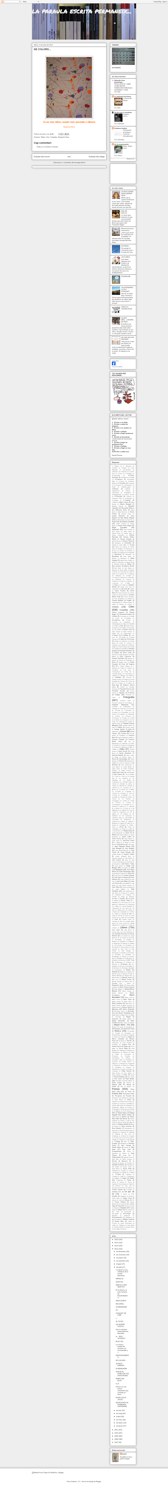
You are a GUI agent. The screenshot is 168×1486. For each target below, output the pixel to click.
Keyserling (131, 898)
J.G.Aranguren (116, 804)
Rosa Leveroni (127, 1126)
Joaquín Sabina (129, 854)
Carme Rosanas (122, 593)
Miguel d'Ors (124, 1015)
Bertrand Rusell (119, 564)
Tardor (132, 1178)
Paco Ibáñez (128, 1073)
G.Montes (122, 714)
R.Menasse (129, 1105)
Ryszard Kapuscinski (126, 1130)
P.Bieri (132, 1052)
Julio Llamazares (127, 891)
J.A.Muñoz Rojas (127, 782)
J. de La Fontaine (129, 774)
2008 (116, 1439)
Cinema (115, 607)
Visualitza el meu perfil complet (126, 1458)
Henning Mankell (117, 755)
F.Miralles (118, 677)
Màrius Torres (116, 999)
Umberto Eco (116, 1192)
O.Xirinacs (115, 1044)
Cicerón (129, 604)
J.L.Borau (116, 808)
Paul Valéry (118, 1080)
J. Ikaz (123, 776)
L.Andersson (121, 904)
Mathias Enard (116, 1007)
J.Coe (130, 793)
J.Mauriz (121, 823)
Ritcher (114, 1124)
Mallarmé (122, 972)
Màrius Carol (128, 997)
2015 (116, 1239)
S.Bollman (117, 1134)
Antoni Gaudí (128, 531)
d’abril (118, 1416)
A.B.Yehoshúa (127, 470)
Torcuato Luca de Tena (118, 1187)
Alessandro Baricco (127, 508)
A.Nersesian (115, 492)
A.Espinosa (118, 479)
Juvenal (123, 893)
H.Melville (123, 747)
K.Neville (114, 896)
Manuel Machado (117, 975)
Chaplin (129, 600)
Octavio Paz (126, 1044)
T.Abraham (115, 1170)
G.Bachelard (126, 706)
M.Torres (122, 966)
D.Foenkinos (116, 620)
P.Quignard (131, 1063)
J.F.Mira (124, 800)
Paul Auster (129, 1079)
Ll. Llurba (129, 925)
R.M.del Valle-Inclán (117, 1105)
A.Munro (128, 491)
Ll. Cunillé (122, 925)
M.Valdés (129, 966)
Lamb (113, 915)
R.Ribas (132, 1109)
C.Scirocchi (115, 583)
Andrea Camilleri (128, 522)
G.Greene (114, 712)
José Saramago (125, 871)
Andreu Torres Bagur (124, 525)
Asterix (117, 547)
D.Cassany (123, 616)
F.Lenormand (128, 673)
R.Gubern (114, 1103)
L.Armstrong (130, 904)
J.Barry (130, 784)
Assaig (132, 545)
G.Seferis (116, 720)
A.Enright (131, 477)
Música (118, 1031)
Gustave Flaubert (118, 739)
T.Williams (116, 1178)
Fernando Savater (118, 691)
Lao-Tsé (120, 915)
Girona (123, 731)
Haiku (122, 749)
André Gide (115, 522)
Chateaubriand (116, 602)
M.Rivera (128, 962)
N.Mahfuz (131, 1035)
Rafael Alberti (122, 1113)
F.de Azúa (127, 670)
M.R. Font (130, 960)
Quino (129, 1099)
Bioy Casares (116, 566)
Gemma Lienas (129, 727)
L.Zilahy (116, 913)
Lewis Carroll (123, 923)
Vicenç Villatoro (120, 1202)
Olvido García (116, 1046)
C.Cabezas (121, 573)
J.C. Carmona (124, 787)
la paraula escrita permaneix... (82, 10)
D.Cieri (117, 618)
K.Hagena (128, 895)
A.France (121, 481)
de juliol (119, 1267)
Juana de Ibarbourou (128, 887)
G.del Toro (123, 708)
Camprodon (115, 589)
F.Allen (122, 668)
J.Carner (114, 793)
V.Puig (130, 1196)
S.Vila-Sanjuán (130, 1139)
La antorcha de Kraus (122, 96)
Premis (115, 1094)
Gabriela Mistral (127, 725)
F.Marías (114, 675)
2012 (116, 1249)
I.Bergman (129, 761)
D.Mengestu (127, 622)
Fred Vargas (128, 703)
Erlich (114, 662)
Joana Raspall (125, 852)
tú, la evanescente (121, 144)
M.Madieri (119, 958)
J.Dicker (129, 797)
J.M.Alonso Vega (117, 817)
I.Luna (120, 763)
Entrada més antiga (97, 157)
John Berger (128, 858)
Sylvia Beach (116, 1168)
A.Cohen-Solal (116, 475)
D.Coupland (127, 618)
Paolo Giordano (116, 1075)
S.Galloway (115, 1136)
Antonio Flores (116, 533)
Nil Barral (121, 1040)
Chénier (121, 604)
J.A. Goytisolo (123, 778)
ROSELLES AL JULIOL (121, 1398)
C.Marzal (122, 577)
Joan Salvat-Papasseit (121, 850)
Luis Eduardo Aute (118, 934)
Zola (123, 1229)
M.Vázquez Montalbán (128, 968)
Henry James (130, 755)
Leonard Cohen (126, 919)
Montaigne (129, 1027)
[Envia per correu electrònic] (59, 134)
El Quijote (115, 652)
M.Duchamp (115, 953)
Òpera (126, 1046)
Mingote (132, 1022)
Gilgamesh (115, 731)
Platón (114, 1086)
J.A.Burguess (115, 782)
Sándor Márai (116, 1147)
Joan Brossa (121, 844)
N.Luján (124, 1035)
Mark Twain (127, 999)
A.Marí (114, 487)
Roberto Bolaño (123, 1124)
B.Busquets (129, 549)
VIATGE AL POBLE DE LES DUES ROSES (122, 1373)
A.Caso (120, 473)
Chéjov (114, 604)
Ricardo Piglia (128, 1122)
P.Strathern (118, 1067)
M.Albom (114, 941)
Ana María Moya (120, 520)
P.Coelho (127, 1056)
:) (116, 1318)
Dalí (121, 626)
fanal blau (115, 685)
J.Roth (123, 829)
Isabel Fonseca (126, 770)
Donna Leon (128, 629)
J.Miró (128, 823)
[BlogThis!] (61, 134)
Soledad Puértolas (118, 1165)
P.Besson (125, 1052)
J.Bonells (129, 785)
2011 (116, 1430)
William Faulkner (128, 1219)
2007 (116, 1442)
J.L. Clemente (130, 806)
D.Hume (128, 620)
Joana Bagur (115, 361)
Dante (115, 627)
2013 (116, 1246)
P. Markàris (122, 1050)
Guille (130, 737)
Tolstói (130, 1184)
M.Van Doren (115, 968)
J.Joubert (121, 806)
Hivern (114, 759)
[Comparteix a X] (64, 134)
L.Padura (114, 912)
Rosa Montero (116, 1128)
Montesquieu (116, 1029)
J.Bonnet (114, 787)
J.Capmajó (128, 791)
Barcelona (118, 554)
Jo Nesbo (125, 842)
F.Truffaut (129, 683)
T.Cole (130, 1170)
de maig (119, 1413)
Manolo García (116, 973)
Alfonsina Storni (121, 510)
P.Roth (124, 1065)
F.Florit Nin (127, 672)
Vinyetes (123, 1208)
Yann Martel (130, 1225)
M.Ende (123, 953)
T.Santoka (128, 1174)
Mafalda (114, 972)
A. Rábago (115, 466)
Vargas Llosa (127, 1198)
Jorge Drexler (119, 866)
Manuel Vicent (127, 977)
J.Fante (132, 800)
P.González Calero (117, 1060)
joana (124, 1454)
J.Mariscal (115, 821)
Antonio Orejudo (125, 539)
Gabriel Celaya (116, 723)
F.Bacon (129, 668)
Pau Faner (118, 1079)
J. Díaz (116, 776)
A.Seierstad (128, 498)
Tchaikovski (119, 1180)
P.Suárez (128, 1067)
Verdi (120, 1200)
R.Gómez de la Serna (126, 1101)
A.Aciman (114, 468)
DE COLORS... (121, 1360)
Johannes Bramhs (117, 858)
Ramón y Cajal (124, 1120)
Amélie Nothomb (118, 516)
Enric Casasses (125, 656)
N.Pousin (123, 1037)
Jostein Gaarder (129, 875)
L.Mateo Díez (121, 910)
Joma (126, 860)
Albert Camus (123, 502)
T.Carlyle (123, 1170)
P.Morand (122, 1063)
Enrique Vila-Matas (118, 658)
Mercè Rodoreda (128, 1009)
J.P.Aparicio (122, 825)
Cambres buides (120, 128)
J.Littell (114, 812)
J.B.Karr (114, 784)
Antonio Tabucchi (128, 541)
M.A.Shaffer (118, 939)
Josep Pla (131, 873)
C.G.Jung (114, 577)
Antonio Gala (128, 533)
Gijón (130, 729)
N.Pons (116, 1037)
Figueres (122, 693)
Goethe (123, 733)
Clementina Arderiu (125, 614)
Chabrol (130, 598)
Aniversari (115, 529)
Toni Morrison (116, 1186)
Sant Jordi (126, 1149)
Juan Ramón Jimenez (125, 885)
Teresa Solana (123, 1184)
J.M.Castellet (128, 817)
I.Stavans (127, 763)
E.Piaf (121, 643)
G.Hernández (124, 712)
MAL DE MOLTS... (124, 212)
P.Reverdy (117, 1065)
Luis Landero (124, 935)
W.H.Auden (127, 1214)
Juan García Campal (121, 877)
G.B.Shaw (114, 706)
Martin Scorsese (127, 1005)
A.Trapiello (127, 500)
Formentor (128, 694)
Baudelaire (115, 556)
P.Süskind (114, 1069)
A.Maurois (115, 489)
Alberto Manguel (125, 504)
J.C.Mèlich (131, 789)
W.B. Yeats (115, 1211)
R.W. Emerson (127, 1111)
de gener (119, 1426)
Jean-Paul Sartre (128, 840)
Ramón (125, 1119)
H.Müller (114, 749)
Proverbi (128, 1096)
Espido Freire (123, 662)
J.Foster (128, 802)
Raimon (124, 1117)
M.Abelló (128, 939)
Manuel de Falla (127, 973)
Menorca (115, 1009)
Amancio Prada (126, 514)
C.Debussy (118, 575)
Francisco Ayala (125, 700)
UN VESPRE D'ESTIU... (120, 1325)
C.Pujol (121, 581)
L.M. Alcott (125, 908)
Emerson (114, 654)
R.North (129, 1107)
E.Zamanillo (123, 648)
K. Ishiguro (131, 893)
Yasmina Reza (130, 1227)
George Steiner (119, 729)
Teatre (129, 1180)
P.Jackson (115, 1061)
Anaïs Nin (129, 520)
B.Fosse (114, 550)
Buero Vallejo (123, 570)
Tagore (124, 1178)
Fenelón (122, 687)
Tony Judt (128, 1186)
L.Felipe (116, 906)
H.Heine (122, 745)
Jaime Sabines (124, 834)
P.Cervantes (127, 1054)
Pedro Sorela (117, 1082)
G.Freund (117, 710)
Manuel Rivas (116, 977)
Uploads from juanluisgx (119, 81)
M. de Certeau (122, 937)
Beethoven (124, 558)
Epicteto (130, 658)
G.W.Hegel (122, 721)
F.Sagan (125, 679)
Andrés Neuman (121, 523)
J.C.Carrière (122, 789)
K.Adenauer (118, 895)
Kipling (116, 900)
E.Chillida (125, 635)
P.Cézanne (115, 1056)
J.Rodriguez (115, 829)
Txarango (129, 1189)
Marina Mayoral (117, 993)
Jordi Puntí (129, 862)
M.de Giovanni (125, 947)
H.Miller (130, 747)
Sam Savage (126, 1145)
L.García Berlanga (126, 906)
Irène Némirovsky (126, 765)
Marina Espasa (126, 991)
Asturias (125, 547)
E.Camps (115, 635)
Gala (113, 727)
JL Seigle (117, 842)
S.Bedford (131, 1132)
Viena (120, 1206)
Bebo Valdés (127, 556)
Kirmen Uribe (125, 900)
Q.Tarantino (123, 1098)
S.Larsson (117, 1137)
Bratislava (114, 570)
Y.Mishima (121, 1225)
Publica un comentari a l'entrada (47, 147)
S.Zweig (117, 1141)
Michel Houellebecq (125, 1013)
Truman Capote (117, 1189)
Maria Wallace (118, 989)
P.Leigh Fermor (126, 1061)
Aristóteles (127, 543)
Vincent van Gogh (129, 1206)
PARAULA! (119, 1279)
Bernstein (121, 562)
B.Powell (129, 550)
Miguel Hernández (118, 1021)
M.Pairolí (114, 960)
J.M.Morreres (127, 819)
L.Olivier (130, 910)
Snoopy (122, 1163)
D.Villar (116, 626)
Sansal (126, 1147)
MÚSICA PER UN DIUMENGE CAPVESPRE (122, 1404)
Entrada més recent (42, 157)
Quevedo (131, 1098)
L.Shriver (131, 912)
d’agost (119, 1264)
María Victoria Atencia (127, 987)
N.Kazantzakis (116, 1035)
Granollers (122, 735)
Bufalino (132, 570)
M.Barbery (131, 941)
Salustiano (123, 1143)
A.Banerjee (115, 471)
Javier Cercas (116, 838)
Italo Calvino (118, 774)
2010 (116, 1433)
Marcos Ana (128, 981)
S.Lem (123, 1137)
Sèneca (124, 1153)
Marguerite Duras (63, 137)
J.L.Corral (125, 808)
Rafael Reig (115, 1116)
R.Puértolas (115, 1109)
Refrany (120, 1122)
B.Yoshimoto (130, 552)
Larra (126, 915)
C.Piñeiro (114, 581)
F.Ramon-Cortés (116, 679)
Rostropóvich (128, 1128)
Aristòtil (114, 545)
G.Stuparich (125, 720)
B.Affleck (120, 549)
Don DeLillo (117, 629)
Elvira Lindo (127, 652)
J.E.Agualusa (115, 800)
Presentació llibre (128, 1094)
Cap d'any (124, 589)
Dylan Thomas (127, 631)
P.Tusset (122, 1069)
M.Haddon (128, 954)
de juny (119, 1410)
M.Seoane (124, 964)
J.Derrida (122, 797)
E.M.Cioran (130, 639)
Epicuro (114, 660)
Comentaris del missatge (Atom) (74, 162)
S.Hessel (123, 1136)
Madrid (128, 970)
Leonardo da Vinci (117, 921)
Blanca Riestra (129, 566)
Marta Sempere (117, 1003)
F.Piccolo (128, 677)
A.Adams (124, 468)
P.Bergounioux (116, 1052)
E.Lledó (121, 639)
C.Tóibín (127, 583)
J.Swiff (130, 829)
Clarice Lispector (118, 612)
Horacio (121, 761)
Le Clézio (121, 917)
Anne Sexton (116, 531)
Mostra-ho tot (130, 159)
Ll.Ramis (114, 928)
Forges (117, 695)
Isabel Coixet (116, 768)
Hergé (116, 757)
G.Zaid (130, 721)
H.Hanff (116, 745)
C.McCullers (130, 577)
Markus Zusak (116, 1001)
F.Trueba (120, 683)
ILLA (117, 1384)
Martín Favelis (116, 1005)
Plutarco (129, 1086)
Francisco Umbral (117, 703)
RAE (113, 1113)
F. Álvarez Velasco (124, 666)
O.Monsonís (115, 1042)
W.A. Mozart (128, 1210)
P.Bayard (129, 1050)
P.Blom (117, 1054)
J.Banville (122, 784)
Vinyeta (116, 1208)
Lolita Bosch (128, 930)
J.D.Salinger (124, 795)
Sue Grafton (115, 1166)
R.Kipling (129, 1103)
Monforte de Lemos (117, 1027)
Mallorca (130, 972)
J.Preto (130, 827)
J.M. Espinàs (124, 814)
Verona (127, 1200)
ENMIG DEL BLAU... (120, 1379)
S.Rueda (121, 1139)
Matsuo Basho (127, 1007)
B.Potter (122, 550)
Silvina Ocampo (127, 1159)
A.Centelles (128, 473)
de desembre (121, 1251)
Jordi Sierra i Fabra (127, 864)
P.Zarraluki (115, 1071)
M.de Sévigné (126, 951)
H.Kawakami (130, 745)
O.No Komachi (127, 1042)
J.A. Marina (127, 780)
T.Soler (122, 1176)
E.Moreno (124, 641)
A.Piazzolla (118, 496)
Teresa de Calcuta (118, 1182)
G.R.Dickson (115, 718)
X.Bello (130, 1221)
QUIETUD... (120, 1282)
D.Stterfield (131, 624)
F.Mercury (131, 675)
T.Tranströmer (130, 1176)
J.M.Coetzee (115, 819)
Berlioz (114, 562)
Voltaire (119, 1210)
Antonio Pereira (116, 541)
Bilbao (43, 137)
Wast (113, 1219)
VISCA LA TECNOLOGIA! (126, 308)
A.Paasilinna (127, 492)
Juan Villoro (116, 887)
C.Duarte (128, 575)
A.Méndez (128, 489)
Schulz (129, 1151)
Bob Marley (128, 568)
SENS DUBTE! (121, 1301)
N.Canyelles (131, 1031)
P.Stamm (131, 1065)
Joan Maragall (116, 848)
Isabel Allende (127, 767)
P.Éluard (128, 1058)
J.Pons (121, 827)
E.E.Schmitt (122, 637)
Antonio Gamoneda (118, 535)
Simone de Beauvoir (120, 1161)
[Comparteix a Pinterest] (68, 134)
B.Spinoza (122, 552)
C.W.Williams (115, 585)
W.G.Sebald (115, 1213)
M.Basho (124, 943)
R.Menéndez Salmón (118, 1107)
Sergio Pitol (127, 1155)
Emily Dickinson (123, 654)
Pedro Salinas (128, 1080)
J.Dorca (114, 799)
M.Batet (132, 943)
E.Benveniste (127, 633)
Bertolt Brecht (130, 562)
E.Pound (129, 643)
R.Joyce (122, 1103)
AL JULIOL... (120, 1321)
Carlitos (132, 589)
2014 (116, 1242)
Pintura (114, 1084)
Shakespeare (116, 1157)
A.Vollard (114, 502)
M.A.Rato (131, 937)
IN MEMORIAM (121, 1307)
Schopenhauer (116, 1151)
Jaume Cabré (126, 837)
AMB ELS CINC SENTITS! (121, 1286)
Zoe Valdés (117, 1229)
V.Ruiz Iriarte (115, 1198)
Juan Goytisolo (125, 879)
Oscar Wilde (123, 1048)
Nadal (130, 1037)
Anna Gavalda (128, 529)
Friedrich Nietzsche (120, 705)
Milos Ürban (123, 1022)
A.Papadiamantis (116, 494)
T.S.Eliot (118, 1174)
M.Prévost (122, 960)
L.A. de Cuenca (124, 902)
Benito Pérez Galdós (126, 560)
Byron (115, 572)
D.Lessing (114, 622)
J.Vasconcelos (116, 831)
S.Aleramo (115, 1132)
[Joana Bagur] (114, 365)
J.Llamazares (122, 812)
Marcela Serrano (117, 981)
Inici (69, 157)
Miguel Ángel (115, 1015)
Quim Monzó (119, 1099)
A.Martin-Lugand (126, 487)
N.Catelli (117, 1033)
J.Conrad (114, 795)
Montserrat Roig (128, 1029)
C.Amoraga (123, 572)
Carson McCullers (129, 596)
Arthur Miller (122, 545)
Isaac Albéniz (116, 767)
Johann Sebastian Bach (123, 856)
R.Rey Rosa (124, 1109)
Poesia (116, 1088)
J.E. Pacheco (126, 799)
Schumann (115, 1153)
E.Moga (116, 641)
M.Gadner (118, 954)
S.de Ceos (127, 1134)
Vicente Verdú (124, 1204)
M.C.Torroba (118, 945)
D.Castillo (131, 616)
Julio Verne (115, 893)
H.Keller (116, 747)
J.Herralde (126, 804)
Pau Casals (131, 1077)
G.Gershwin (128, 710)
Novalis (129, 1041)
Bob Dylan (118, 568)
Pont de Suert (126, 1091)
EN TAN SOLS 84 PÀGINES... (127, 338)
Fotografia (53, 137)
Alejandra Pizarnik (117, 506)
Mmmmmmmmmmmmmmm (127, 229)
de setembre (121, 1261)
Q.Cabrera (115, 1098)
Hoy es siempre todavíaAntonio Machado (122, 1331)
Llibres (123, 927)
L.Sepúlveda (123, 912)
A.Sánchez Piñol (117, 498)
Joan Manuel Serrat (122, 846)
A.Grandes (121, 483)
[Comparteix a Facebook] (66, 134)
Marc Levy (115, 979)
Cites (47, 137)
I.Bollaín (114, 763)
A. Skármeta (127, 466)
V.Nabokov (123, 1196)
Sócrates (129, 1163)
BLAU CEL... (120, 1341)
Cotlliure (114, 616)
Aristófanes (118, 543)
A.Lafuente (131, 483)
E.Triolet (132, 647)
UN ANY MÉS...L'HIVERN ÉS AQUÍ (127, 320)
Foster (114, 697)
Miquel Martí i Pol (122, 1025)
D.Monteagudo (116, 624)
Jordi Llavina (120, 862)
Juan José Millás (122, 881)
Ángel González (119, 527)
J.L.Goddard (122, 810)
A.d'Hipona (124, 477)
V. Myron (124, 1194)
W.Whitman (129, 1217)
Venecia (114, 1200)
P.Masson (114, 1063)
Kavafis (122, 898)
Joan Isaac (131, 844)
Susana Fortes (127, 1166)
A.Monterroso (115, 491)
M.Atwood (122, 941)
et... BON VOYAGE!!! (120, 1337)
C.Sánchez (129, 581)
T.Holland (131, 1172)
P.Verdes (129, 1069)
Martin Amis (128, 1003)
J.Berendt (121, 785)
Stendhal (129, 1165)
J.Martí (123, 821)
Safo (125, 1141)
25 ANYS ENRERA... (120, 1364)
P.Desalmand (115, 1058)
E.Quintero (115, 645)
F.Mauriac (122, 675)
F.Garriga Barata (117, 673)
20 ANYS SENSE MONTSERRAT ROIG (127, 193)
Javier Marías (128, 838)
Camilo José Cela (126, 587)
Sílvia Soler (115, 1159)
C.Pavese (128, 579)
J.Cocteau (122, 793)
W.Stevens (127, 1215)
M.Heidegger (115, 956)
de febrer (119, 1423)
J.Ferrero (118, 802)
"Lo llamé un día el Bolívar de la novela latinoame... (122, 1272)
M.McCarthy (128, 958)
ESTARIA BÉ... (126, 276)
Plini (122, 1086)
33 (117, 1310)
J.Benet (114, 785)
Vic (133, 1200)
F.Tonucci (122, 681)
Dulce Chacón (116, 631)
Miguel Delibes (127, 1019)
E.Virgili (116, 648)
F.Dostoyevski (116, 672)
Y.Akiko (114, 1225)
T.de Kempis (115, 1172)
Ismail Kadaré (130, 772)
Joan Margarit (129, 848)
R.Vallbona (117, 1111)
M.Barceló (117, 943)
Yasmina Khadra (118, 1227)
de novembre (121, 1255)
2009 (116, 1436)
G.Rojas (124, 718)
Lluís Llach (116, 930)
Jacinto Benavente (117, 833)
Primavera (118, 1096)
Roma (132, 1124)
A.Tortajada (115, 500)
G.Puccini (128, 716)
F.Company (115, 670)
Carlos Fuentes (120, 591)
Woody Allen (119, 1221)
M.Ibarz (124, 956)
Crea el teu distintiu (117, 366)
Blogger (98, 1481)
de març (119, 1420)
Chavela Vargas (127, 602)
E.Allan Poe (115, 633)
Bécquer (114, 558)
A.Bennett (123, 471)
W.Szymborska (117, 1217)
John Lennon (116, 860)
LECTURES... (126, 257)
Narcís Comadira (118, 1039)
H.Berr (132, 743)
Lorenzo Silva (116, 932)
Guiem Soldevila (122, 737)
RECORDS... (120, 1304)
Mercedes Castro (119, 1011)
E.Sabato (122, 645)
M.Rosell (114, 964)
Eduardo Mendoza (126, 651)
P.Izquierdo (129, 1060)
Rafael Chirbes (127, 1115)
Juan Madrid (125, 883)
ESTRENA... (125, 246)
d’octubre (119, 1258)
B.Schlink (114, 552)
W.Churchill (128, 1211)
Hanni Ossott (122, 751)
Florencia (131, 693)
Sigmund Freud (128, 1157)
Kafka (122, 896)
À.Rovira (129, 496)
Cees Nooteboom (119, 598)
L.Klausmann (115, 908)
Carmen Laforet (122, 594)
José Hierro (124, 867)
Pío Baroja (127, 1084)
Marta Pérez (128, 1001)
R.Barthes (114, 1101)
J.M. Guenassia (126, 815)
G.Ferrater (131, 708)
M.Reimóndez (119, 962)
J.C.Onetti (118, 791)
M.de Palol (124, 949)
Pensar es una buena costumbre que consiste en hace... (122, 1390)
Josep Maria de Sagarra (118, 873)
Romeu (116, 1126)
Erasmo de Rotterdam (125, 660)
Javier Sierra (115, 840)
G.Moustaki (131, 714)
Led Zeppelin (130, 917)
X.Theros (114, 1223)
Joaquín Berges (116, 854)
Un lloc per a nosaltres (123, 112)
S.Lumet (130, 1137)
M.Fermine (131, 953)
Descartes (131, 627)
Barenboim (128, 554)
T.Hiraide (123, 1172)
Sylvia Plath (127, 1169)
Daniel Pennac (117, 455)
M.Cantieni (128, 945)
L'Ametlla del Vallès (126, 913)
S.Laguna (131, 1136)
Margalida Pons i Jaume (121, 983)
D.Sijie (124, 624)
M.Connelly (115, 947)
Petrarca (128, 1082)
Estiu (123, 664)
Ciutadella (124, 610)
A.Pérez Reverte (129, 494)
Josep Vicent (117, 875)
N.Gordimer (127, 1033)
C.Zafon (123, 585)
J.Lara (130, 810)
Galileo (119, 727)
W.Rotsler (114, 1215)
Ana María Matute (127, 518)
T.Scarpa (114, 1176)
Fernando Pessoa (125, 689)
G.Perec (117, 716)
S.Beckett (123, 1132)
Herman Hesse (126, 757)
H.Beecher (125, 743)
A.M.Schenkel (128, 485)
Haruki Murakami (125, 753)
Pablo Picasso (116, 1073)
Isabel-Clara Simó (118, 772)
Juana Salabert (120, 889)
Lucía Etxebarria (127, 932)
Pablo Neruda (126, 1071)
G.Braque (114, 708)
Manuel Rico (128, 975)
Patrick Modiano (119, 1077)
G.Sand (132, 718)
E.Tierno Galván (122, 647)
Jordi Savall (115, 864)
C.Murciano (118, 579)
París (125, 1075)
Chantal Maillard (117, 600)
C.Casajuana (130, 573)
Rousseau (115, 1130)
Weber (119, 1219)
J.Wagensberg (127, 831)
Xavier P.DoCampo (126, 1223)
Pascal (132, 1075)
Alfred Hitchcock (122, 512)
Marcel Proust (127, 979)
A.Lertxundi (117, 485)
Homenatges (123, 759)
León (116, 919)
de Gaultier (123, 627)
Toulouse (129, 1187)
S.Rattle (114, 1139)
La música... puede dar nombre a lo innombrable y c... (122, 1348)
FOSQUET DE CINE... (121, 1314)
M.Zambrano (118, 970)
